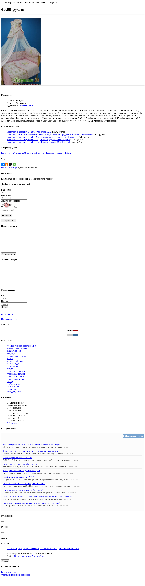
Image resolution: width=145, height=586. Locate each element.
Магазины (52, 548)
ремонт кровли (14, 386)
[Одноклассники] (6, 164)
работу (10, 381)
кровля (10, 358)
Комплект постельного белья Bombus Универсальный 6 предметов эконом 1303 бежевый (50, 134)
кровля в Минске (15, 361)
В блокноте (12, 423)
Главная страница (15, 548)
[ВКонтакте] (3, 164)
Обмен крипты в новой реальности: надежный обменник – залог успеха (38, 496)
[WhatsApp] (14, 164)
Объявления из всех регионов (15, 575)
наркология (12, 366)
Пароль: (5, 301)
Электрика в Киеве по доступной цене (21, 470)
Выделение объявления (12, 153)
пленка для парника (16, 371)
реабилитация (13, 384)
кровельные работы (16, 356)
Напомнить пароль (10, 319)
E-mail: (4, 295)
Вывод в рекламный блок (58, 153)
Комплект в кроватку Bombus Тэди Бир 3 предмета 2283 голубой (38, 139)
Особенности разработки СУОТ (18, 477)
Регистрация (7, 314)
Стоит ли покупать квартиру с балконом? (23, 490)
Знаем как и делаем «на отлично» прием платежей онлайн (31, 451)
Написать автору (9, 167)
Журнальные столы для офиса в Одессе (22, 464)
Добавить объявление (68, 548)
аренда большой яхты (17, 348)
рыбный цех (13, 389)
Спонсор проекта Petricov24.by (29, 556)
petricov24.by (26, 105)
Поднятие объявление (35, 153)
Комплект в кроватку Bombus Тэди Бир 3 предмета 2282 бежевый (38, 142)
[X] (10, 164)
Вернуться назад (9, 572)
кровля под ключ (15, 363)
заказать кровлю (15, 351)
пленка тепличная (15, 379)
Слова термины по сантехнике (17, 457)
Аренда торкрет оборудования (21, 346)
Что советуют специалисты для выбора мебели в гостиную (31, 444)
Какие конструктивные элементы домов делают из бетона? (31, 503)
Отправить (6, 215)
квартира (11, 353)
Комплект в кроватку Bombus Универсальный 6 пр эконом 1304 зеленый (42, 137)
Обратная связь (31, 548)
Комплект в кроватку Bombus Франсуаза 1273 (29, 132)
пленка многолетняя (16, 376)
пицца (10, 369)
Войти (4, 307)
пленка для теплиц (16, 374)
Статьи (43, 548)
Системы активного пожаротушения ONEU (24, 483)
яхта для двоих (14, 391)
